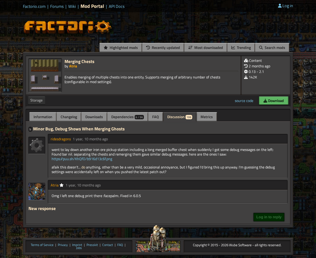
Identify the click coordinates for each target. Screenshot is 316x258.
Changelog (69, 117)
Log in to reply (269, 217)
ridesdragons (61, 139)
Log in (287, 6)
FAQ (155, 117)
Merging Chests (79, 61)
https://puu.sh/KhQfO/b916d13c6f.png (82, 159)
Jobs (79, 248)
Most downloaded (208, 47)
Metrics (207, 117)
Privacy (63, 245)
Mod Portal (92, 6)
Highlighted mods (123, 47)
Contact (107, 245)
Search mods (274, 47)
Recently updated (165, 47)
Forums (57, 6)
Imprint (77, 245)
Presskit (92, 245)
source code (244, 100)
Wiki (72, 6)
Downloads (94, 117)
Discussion (179, 117)
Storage (36, 100)
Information (43, 117)
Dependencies (127, 117)
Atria (73, 66)
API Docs (116, 6)
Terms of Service (42, 245)
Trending (243, 47)
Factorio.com (34, 6)
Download (275, 100)
